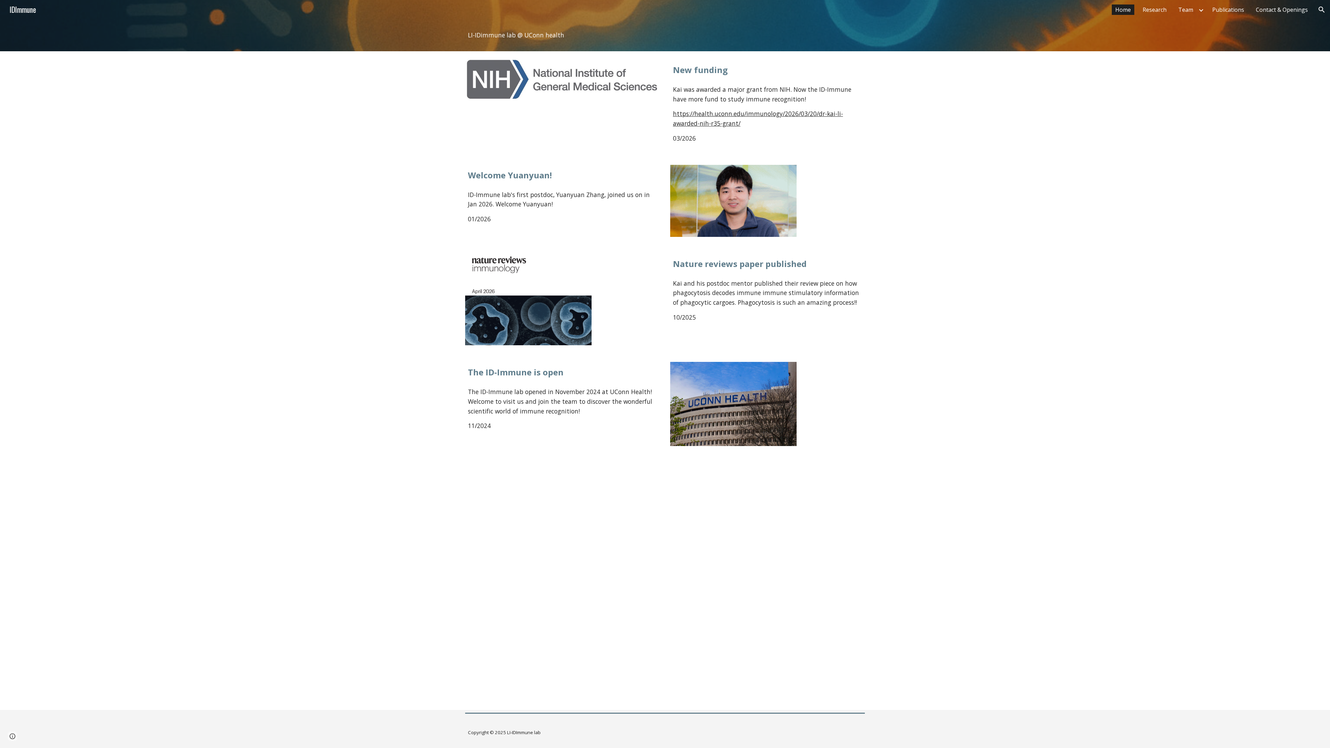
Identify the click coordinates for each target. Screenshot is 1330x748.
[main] (665, 35)
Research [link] (1155, 10)
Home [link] (1123, 10)
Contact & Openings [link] (1282, 10)
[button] (1321, 9)
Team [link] (1185, 10)
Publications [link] (1228, 10)
